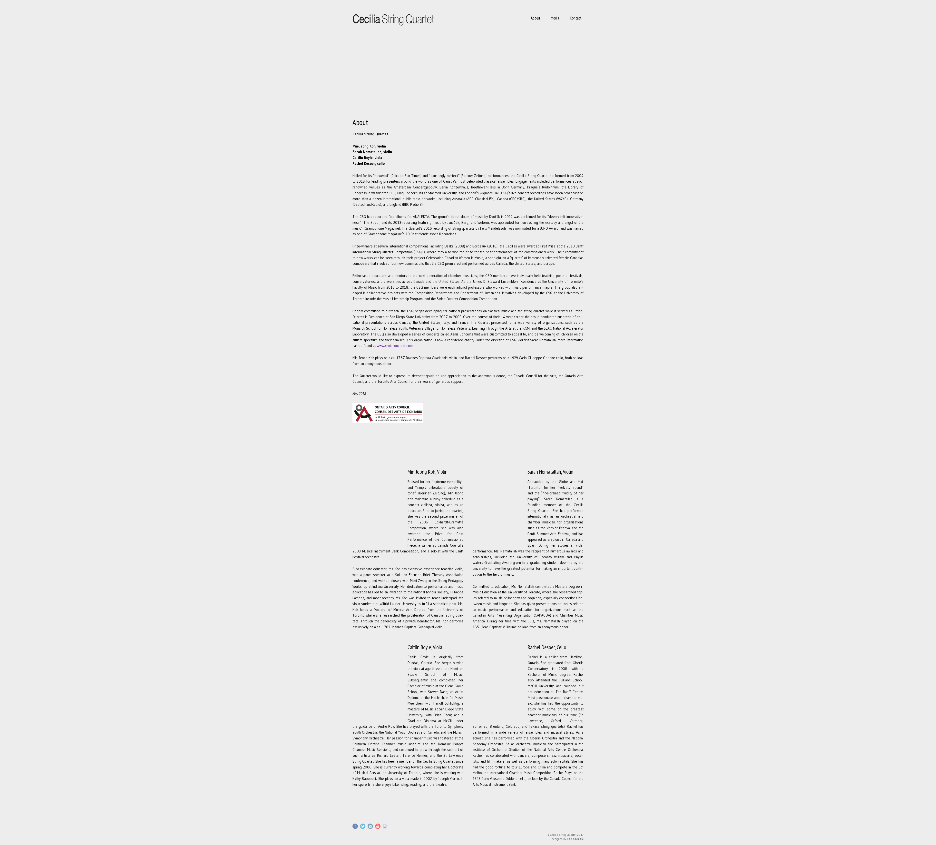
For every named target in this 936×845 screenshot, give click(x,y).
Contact (576, 18)
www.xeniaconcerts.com (395, 346)
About (535, 18)
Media (555, 18)
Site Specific (575, 839)
